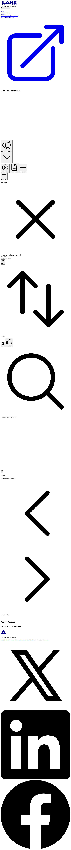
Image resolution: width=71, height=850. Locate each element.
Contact (47, 640)
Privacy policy (31, 640)
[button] (37, 545)
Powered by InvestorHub (7, 640)
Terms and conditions (21, 640)
